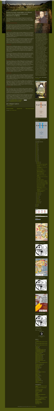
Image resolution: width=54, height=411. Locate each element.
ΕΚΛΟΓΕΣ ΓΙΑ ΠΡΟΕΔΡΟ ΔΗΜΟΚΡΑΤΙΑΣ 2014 (41, 362)
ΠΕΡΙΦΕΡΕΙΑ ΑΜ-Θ (37, 375)
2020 (37, 149)
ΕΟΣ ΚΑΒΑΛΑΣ (37, 400)
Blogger (35, 406)
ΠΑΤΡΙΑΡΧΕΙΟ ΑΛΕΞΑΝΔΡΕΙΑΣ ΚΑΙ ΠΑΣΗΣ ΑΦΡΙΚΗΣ (41, 386)
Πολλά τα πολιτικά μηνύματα (40, 172)
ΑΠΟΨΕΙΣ (36, 347)
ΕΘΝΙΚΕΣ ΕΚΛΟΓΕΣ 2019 (38, 359)
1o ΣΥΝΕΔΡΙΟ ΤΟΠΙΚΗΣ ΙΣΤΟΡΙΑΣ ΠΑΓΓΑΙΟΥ (41, 341)
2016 (37, 154)
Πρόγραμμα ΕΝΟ (37, 396)
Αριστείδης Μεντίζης (20, 4)
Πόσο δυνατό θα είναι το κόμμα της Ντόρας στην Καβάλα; (41, 171)
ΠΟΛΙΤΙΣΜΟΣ (37, 377)
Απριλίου (38, 199)
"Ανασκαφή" (36, 388)
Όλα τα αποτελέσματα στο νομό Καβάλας (42, 181)
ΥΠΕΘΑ (36, 381)
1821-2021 (36, 340)
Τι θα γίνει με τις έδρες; (40, 168)
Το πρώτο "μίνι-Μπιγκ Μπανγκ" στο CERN (42, 182)
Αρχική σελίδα (19, 108)
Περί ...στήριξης (39, 178)
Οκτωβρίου (38, 192)
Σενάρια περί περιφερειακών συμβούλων (42, 180)
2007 (37, 206)
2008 (37, 205)
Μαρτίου (38, 200)
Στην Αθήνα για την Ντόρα (40, 169)
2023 (37, 146)
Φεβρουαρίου (38, 201)
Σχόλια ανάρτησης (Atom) (13, 110)
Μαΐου (38, 198)
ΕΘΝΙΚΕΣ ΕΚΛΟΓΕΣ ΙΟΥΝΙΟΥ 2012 (39, 360)
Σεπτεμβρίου (38, 193)
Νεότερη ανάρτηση (9, 108)
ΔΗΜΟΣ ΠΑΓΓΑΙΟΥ (37, 353)
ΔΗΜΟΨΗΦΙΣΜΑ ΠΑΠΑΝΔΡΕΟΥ (39, 354)
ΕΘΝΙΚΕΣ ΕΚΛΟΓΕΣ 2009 (38, 355)
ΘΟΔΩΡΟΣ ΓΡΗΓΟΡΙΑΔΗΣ (38, 390)
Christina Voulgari (37, 403)
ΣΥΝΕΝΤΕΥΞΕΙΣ (37, 378)
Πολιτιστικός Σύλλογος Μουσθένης (39, 398)
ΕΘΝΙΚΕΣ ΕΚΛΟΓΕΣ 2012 (38, 356)
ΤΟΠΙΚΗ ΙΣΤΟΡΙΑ (37, 379)
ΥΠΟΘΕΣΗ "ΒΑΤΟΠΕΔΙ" (38, 382)
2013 (37, 157)
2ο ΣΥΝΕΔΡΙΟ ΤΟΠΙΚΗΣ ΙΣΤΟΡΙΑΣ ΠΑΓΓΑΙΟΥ (41, 343)
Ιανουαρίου (38, 202)
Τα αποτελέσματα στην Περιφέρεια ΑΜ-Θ (42, 183)
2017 (37, 153)
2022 (37, 147)
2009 (37, 204)
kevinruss (31, 406)
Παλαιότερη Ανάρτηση (30, 108)
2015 (37, 155)
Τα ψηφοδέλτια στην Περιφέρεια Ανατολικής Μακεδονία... (41, 191)
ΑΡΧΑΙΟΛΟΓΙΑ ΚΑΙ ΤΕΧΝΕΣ (39, 389)
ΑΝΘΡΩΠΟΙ (36, 346)
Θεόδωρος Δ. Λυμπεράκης (38, 391)
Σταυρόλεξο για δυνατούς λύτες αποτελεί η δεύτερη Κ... (42, 177)
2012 (37, 158)
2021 (37, 148)
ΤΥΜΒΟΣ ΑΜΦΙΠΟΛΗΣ (38, 380)
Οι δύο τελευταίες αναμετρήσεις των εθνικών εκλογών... (41, 187)
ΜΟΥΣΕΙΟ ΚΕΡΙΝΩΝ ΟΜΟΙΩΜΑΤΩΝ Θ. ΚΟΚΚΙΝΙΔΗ (40, 395)
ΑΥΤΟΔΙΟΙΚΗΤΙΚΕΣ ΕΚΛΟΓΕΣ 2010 (13, 101)
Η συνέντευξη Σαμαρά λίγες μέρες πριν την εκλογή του (42, 167)
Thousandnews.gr (37, 392)
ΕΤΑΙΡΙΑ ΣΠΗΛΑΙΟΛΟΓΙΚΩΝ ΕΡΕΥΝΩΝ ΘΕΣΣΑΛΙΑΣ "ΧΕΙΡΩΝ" (40, 399)
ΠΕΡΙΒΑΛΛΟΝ (37, 374)
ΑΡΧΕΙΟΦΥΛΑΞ (37, 348)
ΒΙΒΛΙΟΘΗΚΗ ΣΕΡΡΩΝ (38, 401)
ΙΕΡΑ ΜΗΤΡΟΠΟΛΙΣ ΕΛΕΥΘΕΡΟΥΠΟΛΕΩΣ (40, 387)
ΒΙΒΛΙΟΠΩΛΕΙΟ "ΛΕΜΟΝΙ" (38, 402)
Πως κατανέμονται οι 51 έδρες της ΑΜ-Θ (42, 164)
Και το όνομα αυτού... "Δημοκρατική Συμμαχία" (41, 165)
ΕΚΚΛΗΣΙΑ (36, 361)
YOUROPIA (36, 393)
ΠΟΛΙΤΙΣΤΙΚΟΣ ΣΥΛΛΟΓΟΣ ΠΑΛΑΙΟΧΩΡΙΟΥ (41, 397)
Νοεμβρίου (38, 163)
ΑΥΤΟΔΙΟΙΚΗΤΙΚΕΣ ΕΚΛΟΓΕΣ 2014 (40, 350)
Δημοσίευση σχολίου (9, 105)
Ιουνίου (38, 197)
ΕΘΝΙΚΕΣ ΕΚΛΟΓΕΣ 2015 (38, 357)
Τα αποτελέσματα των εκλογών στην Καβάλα (41, 175)
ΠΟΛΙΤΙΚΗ (19, 101)
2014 (37, 156)
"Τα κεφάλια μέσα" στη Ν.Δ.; (40, 173)
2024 (37, 145)
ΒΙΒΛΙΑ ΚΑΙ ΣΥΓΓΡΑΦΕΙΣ (38, 352)
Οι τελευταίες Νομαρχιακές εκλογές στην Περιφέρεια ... (42, 189)
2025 (37, 144)
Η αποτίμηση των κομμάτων (40, 179)
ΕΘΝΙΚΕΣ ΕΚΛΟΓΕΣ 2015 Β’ (39, 358)
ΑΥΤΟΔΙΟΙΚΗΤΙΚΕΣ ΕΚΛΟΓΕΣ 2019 (40, 351)
